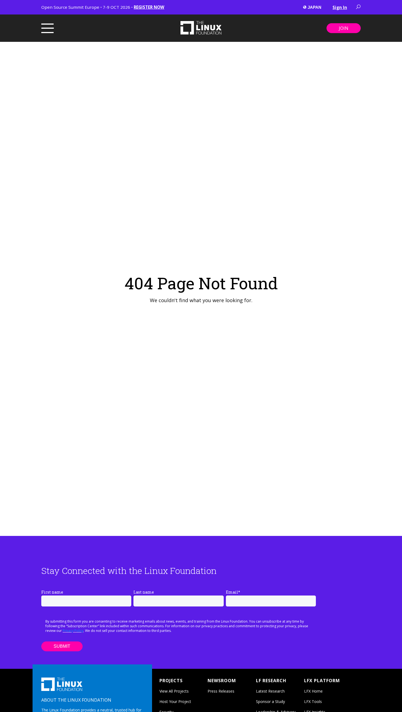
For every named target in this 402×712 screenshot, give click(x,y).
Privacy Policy (73, 630)
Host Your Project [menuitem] (175, 701)
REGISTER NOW (149, 7)
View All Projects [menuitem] (174, 691)
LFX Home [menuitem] (313, 691)
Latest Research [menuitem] (270, 691)
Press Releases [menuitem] (221, 691)
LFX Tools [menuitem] (313, 701)
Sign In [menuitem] (340, 7)
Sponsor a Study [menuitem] (270, 701)
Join (343, 28)
